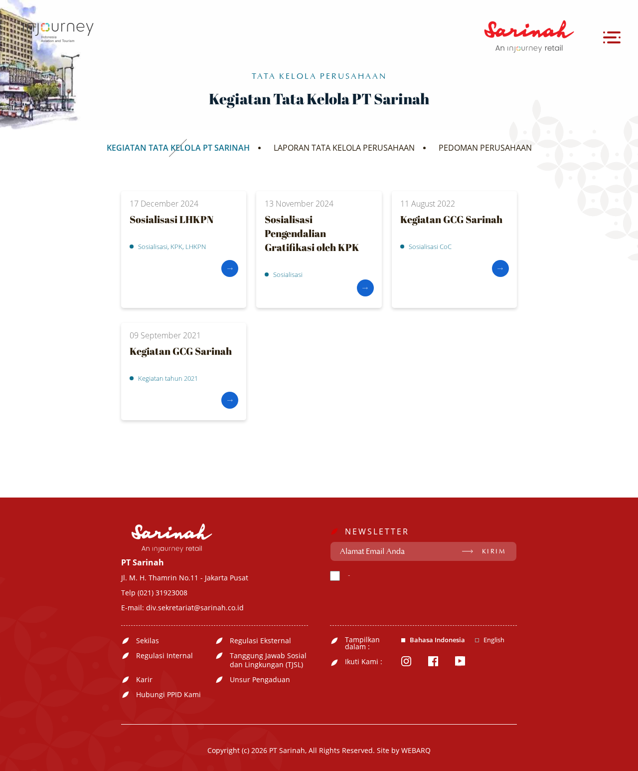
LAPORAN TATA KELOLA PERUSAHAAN (344, 147)
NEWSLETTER (377, 531)
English (493, 640)
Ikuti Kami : (363, 661)
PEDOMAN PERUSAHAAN (485, 147)
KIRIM (494, 551)
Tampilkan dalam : (362, 643)
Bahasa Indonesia (437, 640)
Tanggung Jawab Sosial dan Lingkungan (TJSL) (268, 660)
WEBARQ (416, 750)
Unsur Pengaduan (260, 679)
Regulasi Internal (164, 655)
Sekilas (147, 640)
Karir (144, 679)
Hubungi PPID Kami (168, 694)
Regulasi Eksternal (260, 640)
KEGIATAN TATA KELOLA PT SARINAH (178, 147)
